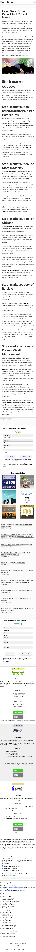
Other (8, 890)
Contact (30, 942)
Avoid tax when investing (8, 930)
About (5, 942)
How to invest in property (8, 898)
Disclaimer (23, 943)
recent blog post (10, 171)
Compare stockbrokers (7, 899)
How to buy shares (6, 896)
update (9, 419)
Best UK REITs (5, 914)
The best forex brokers (7, 935)
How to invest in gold (7, 917)
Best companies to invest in (8, 936)
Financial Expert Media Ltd (20, 949)
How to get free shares (7, 928)
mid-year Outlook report (14, 226)
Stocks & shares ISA (9, 620)
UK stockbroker (10, 428)
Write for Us (22, 942)
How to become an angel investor (10, 926)
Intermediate (30, 889)
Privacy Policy (14, 943)
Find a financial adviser (7, 915)
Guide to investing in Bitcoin (8, 933)
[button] (34, 1)
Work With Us (12, 942)
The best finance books (7, 907)
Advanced (2, 890)
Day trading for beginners (8, 904)
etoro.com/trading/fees (21, 460)
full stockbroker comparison (21, 463)
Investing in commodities (8, 919)
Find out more (10, 878)
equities (3, 419)
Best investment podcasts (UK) (9, 931)
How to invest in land (7, 912)
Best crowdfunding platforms (9, 910)
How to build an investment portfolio (10, 901)
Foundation (24, 889)
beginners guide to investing (14, 887)
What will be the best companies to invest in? (15, 207)
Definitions (22, 890)
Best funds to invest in (7, 922)
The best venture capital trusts (9, 925)
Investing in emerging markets (9, 903)
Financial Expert (7, 2)
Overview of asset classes (8, 906)
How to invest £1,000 (7, 920)
